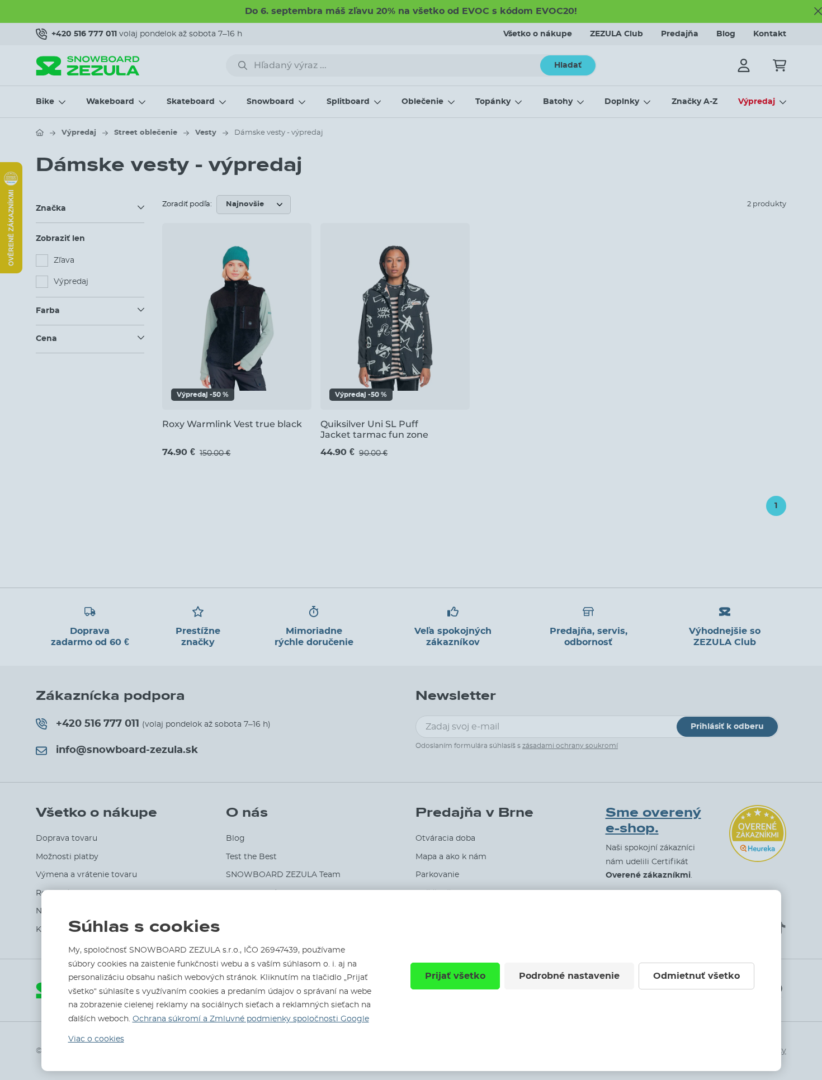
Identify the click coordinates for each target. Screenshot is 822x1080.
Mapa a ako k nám (450, 857)
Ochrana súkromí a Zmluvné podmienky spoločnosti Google (251, 1019)
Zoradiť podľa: (187, 204)
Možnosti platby (67, 857)
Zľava (64, 260)
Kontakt (769, 34)
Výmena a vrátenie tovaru (86, 875)
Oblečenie (422, 102)
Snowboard (270, 102)
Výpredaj (756, 102)
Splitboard (348, 102)
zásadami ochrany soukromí (570, 745)
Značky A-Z (694, 102)
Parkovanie (437, 875)
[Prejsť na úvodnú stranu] (39, 132)
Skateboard (191, 102)
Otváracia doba (445, 838)
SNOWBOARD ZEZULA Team (283, 875)
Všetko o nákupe (537, 34)
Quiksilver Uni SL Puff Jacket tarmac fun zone (374, 429)
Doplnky (621, 102)
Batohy (558, 102)
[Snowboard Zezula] (88, 65)
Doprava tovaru (66, 838)
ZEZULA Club (616, 34)
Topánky (493, 102)
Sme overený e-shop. (653, 821)
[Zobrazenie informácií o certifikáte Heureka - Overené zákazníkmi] (11, 270)
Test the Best (251, 857)
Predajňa (679, 34)
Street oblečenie (145, 132)
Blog (725, 34)
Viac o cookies (96, 1039)
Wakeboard (110, 102)
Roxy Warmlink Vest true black (232, 424)
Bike (45, 102)
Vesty (205, 132)
